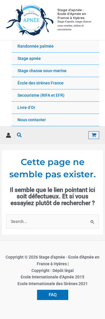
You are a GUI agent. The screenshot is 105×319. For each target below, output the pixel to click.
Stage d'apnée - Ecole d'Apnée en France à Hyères (71, 14)
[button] (19, 135)
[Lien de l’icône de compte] (8, 135)
